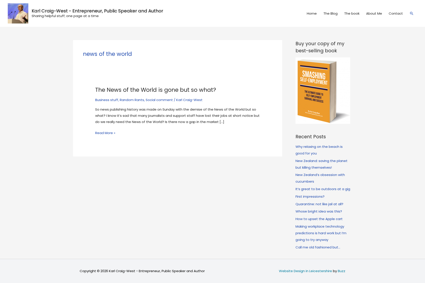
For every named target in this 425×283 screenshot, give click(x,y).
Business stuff (106, 100)
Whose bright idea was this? (319, 211)
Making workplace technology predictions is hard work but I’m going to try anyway (321, 233)
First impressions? (310, 196)
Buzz (341, 271)
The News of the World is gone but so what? (155, 90)
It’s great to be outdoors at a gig (323, 189)
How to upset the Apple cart (319, 219)
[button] (412, 13)
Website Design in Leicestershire (305, 271)
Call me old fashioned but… (318, 247)
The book (351, 13)
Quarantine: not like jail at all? (319, 204)
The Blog (330, 13)
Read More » (105, 133)
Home (312, 13)
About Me (374, 13)
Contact (396, 13)
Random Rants (132, 100)
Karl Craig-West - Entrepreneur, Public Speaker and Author (97, 11)
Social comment (159, 100)
